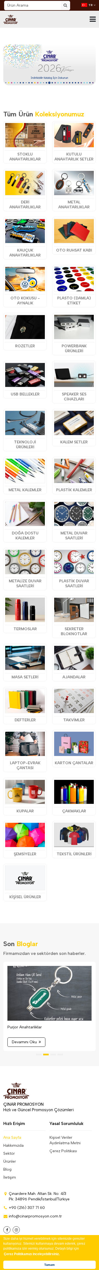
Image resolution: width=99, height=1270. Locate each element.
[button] (34, 77)
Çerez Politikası (63, 1151)
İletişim (9, 1177)
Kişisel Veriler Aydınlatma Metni (65, 1140)
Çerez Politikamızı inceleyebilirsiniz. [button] (32, 1254)
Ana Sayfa (12, 1137)
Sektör (9, 1153)
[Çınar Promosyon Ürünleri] (10, 19)
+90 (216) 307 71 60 (27, 1207)
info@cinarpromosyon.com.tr (35, 1216)
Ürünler (9, 1161)
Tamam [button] (49, 1264)
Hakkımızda (13, 1145)
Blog (7, 1169)
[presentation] (17, 63)
